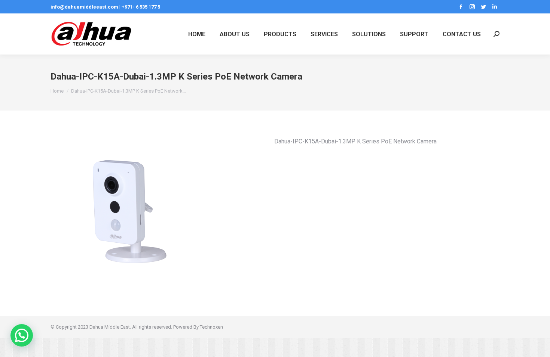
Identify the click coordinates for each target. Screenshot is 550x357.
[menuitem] (197, 34)
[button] (21, 335)
